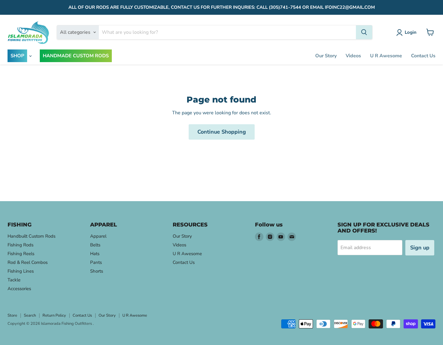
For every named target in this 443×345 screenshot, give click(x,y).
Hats (94, 254)
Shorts (96, 271)
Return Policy (54, 315)
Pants (96, 262)
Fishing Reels (21, 254)
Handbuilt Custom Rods (31, 236)
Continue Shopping (221, 131)
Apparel (98, 236)
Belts (95, 245)
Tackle (14, 280)
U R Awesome (386, 55)
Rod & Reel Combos (28, 262)
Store (12, 315)
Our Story (326, 55)
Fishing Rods (20, 245)
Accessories (19, 289)
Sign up (419, 247)
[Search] (364, 32)
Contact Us (423, 55)
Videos (353, 55)
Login (410, 32)
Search (30, 315)
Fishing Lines (21, 271)
